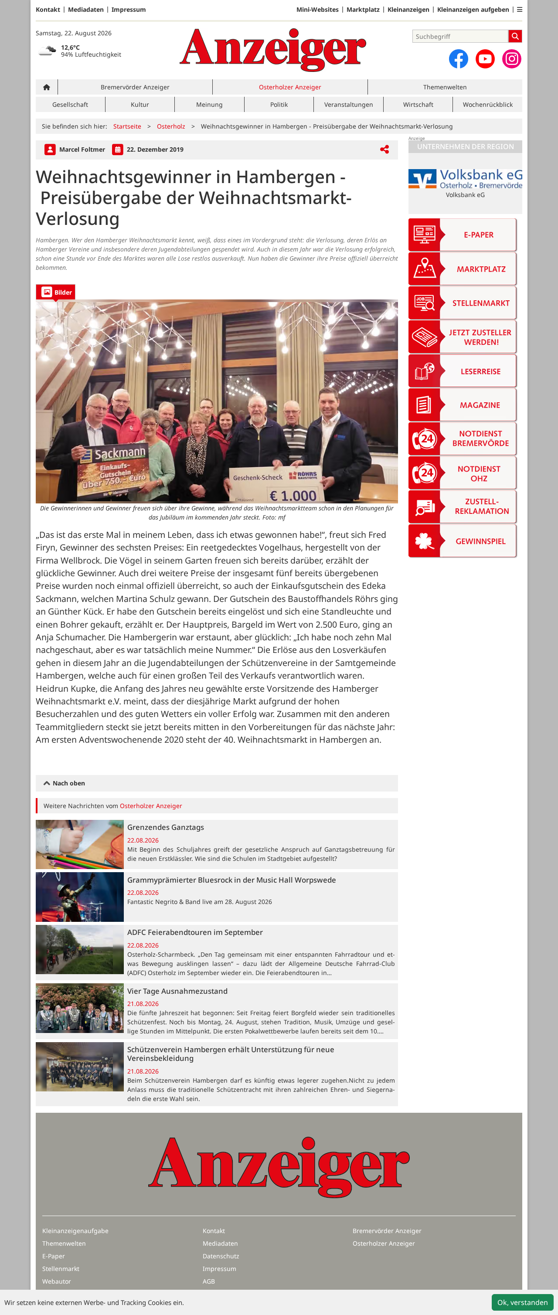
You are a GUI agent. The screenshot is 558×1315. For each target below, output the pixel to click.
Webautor (56, 1281)
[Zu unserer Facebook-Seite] (458, 58)
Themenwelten (445, 87)
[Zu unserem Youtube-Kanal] (485, 58)
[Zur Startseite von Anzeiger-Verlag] (273, 50)
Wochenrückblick (488, 104)
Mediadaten (86, 10)
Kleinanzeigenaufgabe (75, 1231)
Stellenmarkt (60, 1268)
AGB (209, 1281)
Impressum (129, 10)
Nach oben (68, 783)
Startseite (127, 126)
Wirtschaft (418, 104)
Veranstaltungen (348, 104)
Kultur (140, 104)
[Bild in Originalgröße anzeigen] (217, 401)
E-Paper (53, 1256)
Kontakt (48, 10)
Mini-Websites (317, 10)
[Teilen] (384, 150)
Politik (279, 104)
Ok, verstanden (522, 1302)
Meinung (209, 104)
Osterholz (171, 126)
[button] (519, 10)
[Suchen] (515, 36)
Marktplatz (363, 10)
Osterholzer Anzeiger (290, 87)
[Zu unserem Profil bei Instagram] (511, 58)
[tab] (55, 291)
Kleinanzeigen (408, 10)
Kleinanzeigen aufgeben (473, 10)
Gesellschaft (70, 104)
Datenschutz (221, 1256)
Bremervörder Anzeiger (135, 87)
